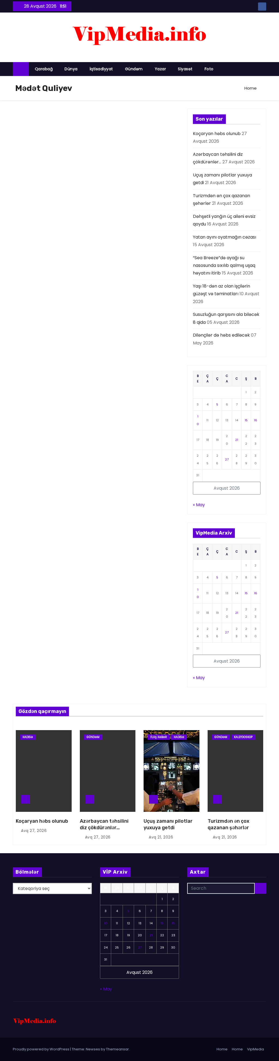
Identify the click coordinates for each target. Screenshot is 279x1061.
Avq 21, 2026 (161, 837)
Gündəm (134, 69)
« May (199, 505)
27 (227, 459)
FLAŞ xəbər (158, 737)
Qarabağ (44, 69)
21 (236, 440)
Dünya (71, 69)
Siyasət (185, 69)
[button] (264, 69)
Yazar (160, 69)
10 (105, 923)
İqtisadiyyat (101, 69)
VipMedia (255, 1049)
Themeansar (117, 1049)
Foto (209, 69)
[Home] (21, 69)
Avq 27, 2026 (34, 830)
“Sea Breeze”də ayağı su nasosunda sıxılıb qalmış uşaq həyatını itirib (224, 265)
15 (246, 420)
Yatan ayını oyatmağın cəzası (224, 237)
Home (250, 88)
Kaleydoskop (243, 737)
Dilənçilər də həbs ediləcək (221, 335)
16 (255, 420)
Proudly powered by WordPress (41, 1049)
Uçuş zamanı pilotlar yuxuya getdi (168, 824)
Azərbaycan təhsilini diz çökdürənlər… (104, 824)
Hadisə (28, 737)
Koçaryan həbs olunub (217, 133)
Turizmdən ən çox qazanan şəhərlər (228, 824)
